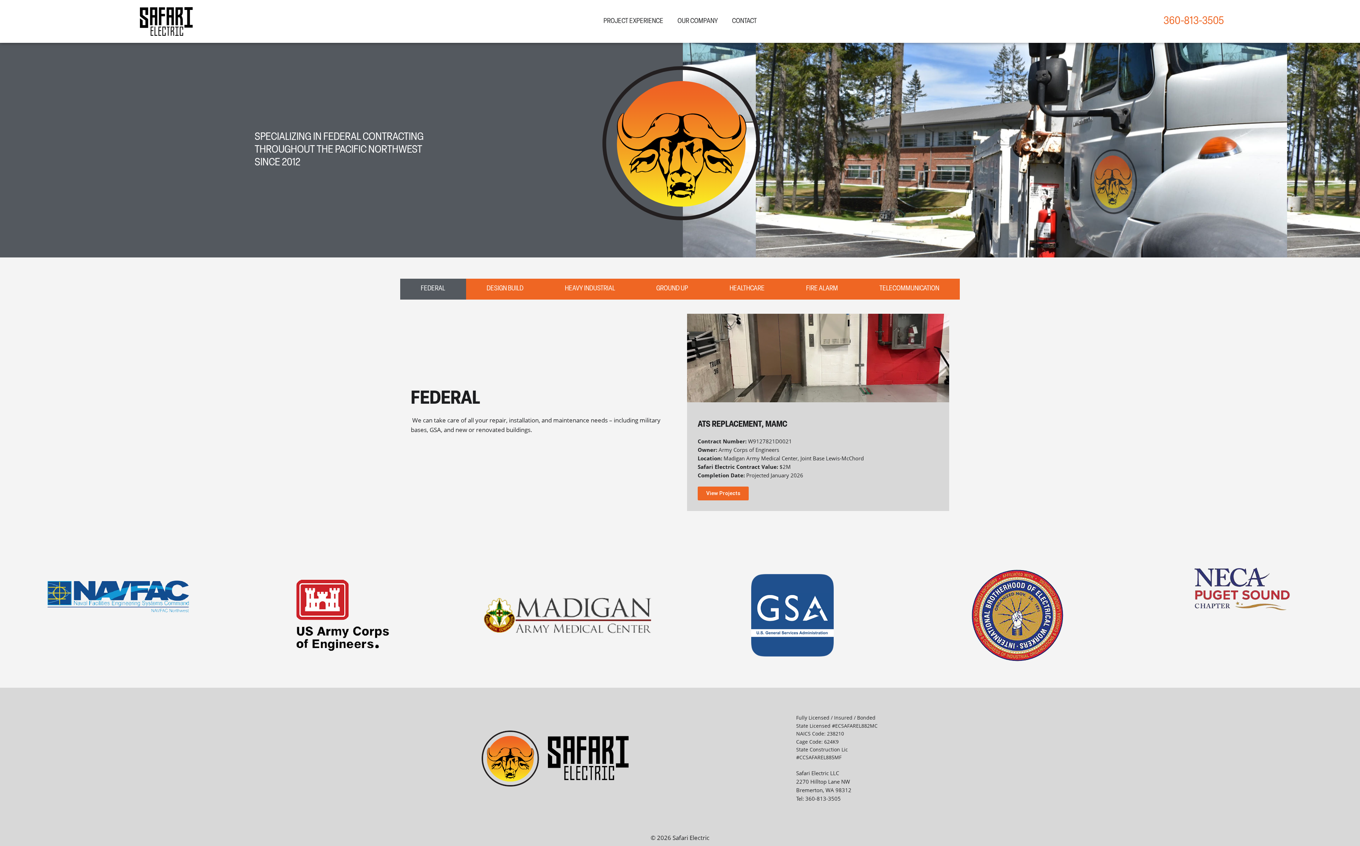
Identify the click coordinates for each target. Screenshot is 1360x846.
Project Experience (633, 21)
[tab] (433, 289)
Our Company (698, 21)
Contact (744, 21)
